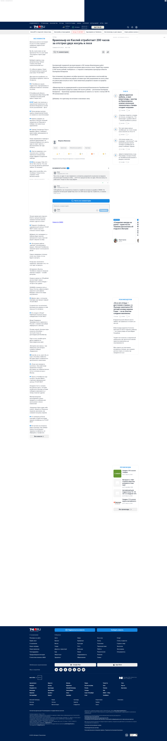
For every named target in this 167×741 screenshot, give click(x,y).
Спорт (119, 638)
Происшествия (101, 646)
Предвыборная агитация (37, 654)
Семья (99, 657)
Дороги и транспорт (61, 649)
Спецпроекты (121, 652)
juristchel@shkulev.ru (69, 723)
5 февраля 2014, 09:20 (58, 47)
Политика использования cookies (93, 725)
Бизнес (57, 641)
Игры (101, 23)
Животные (58, 654)
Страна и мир (121, 643)
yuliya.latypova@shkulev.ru (120, 710)
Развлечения (101, 652)
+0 (102, 182)
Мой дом (80, 649)
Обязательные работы (76, 147)
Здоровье (58, 657)
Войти (58, 211)
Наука (79, 652)
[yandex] (83, 669)
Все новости (39, 39)
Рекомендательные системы (92, 727)
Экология (120, 646)
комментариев (62, 52)
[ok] (65, 669)
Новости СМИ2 (58, 222)
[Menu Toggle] (31, 27)
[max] (70, 669)
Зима (79, 638)
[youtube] (79, 669)
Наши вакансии (34, 649)
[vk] (61, 669)
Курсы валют (94, 23)
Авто (56, 638)
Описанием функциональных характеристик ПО (96, 718)
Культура (80, 643)
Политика (100, 643)
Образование (81, 657)
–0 (107, 182)
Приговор (87, 147)
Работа (99, 649)
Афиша (79, 23)
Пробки (76, 27)
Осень (99, 641)
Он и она (100, 638)
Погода (61, 23)
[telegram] (56, 669)
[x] (74, 669)
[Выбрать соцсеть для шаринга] (108, 52)
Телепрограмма (70, 23)
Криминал (80, 641)
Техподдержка (34, 652)
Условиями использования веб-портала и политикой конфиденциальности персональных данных (109, 719)
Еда (56, 652)
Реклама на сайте (35, 638)
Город (56, 646)
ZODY (106, 23)
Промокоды (44, 23)
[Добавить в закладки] (103, 52)
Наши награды (34, 646)
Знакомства (54, 23)
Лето (78, 646)
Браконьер (63, 147)
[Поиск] (128, 27)
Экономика (120, 649)
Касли (55, 147)
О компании (33, 643)
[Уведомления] (132, 27)
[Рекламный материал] (97, 27)
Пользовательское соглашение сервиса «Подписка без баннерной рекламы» (104, 730)
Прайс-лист (33, 641)
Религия (99, 654)
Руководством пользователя (92, 716)
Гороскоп (86, 23)
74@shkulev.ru (48, 722)
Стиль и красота (122, 641)
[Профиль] (136, 27)
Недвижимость (34, 23)
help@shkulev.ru (41, 725)
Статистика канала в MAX (38, 657)
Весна (56, 643)
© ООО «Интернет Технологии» (38, 735)
